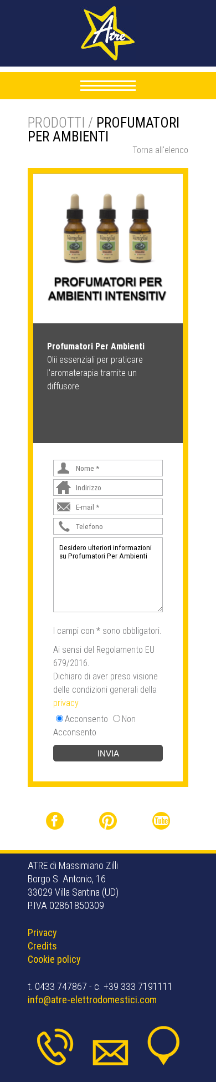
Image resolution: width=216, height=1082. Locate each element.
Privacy (42, 932)
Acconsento (86, 719)
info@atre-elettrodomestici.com (92, 999)
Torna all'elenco (160, 150)
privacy (66, 703)
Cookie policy (54, 959)
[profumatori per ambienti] (108, 247)
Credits (42, 946)
